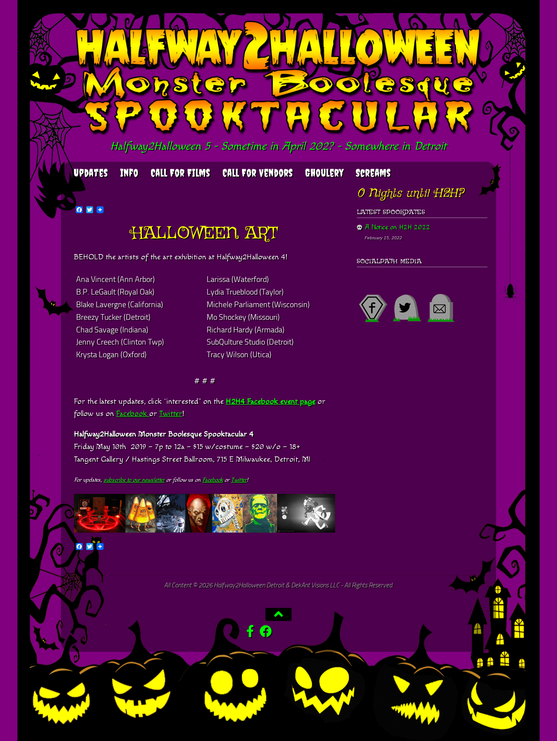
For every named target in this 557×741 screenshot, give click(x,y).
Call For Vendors (257, 173)
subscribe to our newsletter (134, 479)
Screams (373, 173)
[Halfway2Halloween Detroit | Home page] (278, 78)
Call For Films (180, 173)
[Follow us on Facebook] (266, 631)
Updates (91, 173)
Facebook (132, 413)
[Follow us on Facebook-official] (250, 631)
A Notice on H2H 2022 (397, 227)
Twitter (170, 413)
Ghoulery (324, 173)
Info (129, 173)
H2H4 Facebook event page (270, 401)
